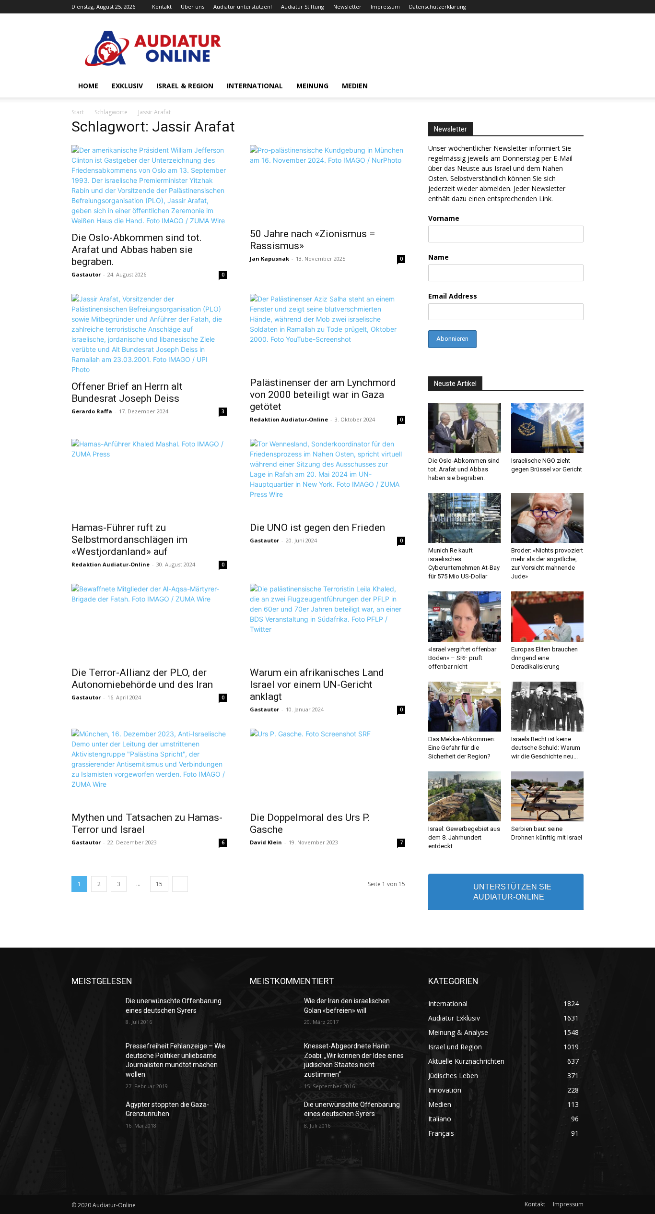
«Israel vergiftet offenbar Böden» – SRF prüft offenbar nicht (462, 658)
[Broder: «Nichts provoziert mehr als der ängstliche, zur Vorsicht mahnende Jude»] (547, 518)
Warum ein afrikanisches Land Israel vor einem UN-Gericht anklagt (317, 684)
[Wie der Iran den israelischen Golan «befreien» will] (273, 1013)
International (255, 85)
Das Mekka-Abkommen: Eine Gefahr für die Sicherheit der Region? (461, 747)
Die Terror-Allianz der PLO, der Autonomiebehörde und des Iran (142, 678)
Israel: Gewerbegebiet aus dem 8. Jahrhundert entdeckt (464, 837)
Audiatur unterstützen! (242, 6)
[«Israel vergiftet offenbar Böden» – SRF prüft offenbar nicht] (464, 616)
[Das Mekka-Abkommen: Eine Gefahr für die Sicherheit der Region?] (464, 707)
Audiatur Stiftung (302, 6)
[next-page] (180, 884)
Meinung (312, 85)
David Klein (266, 842)
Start (77, 112)
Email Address (452, 295)
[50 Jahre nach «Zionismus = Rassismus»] (327, 183)
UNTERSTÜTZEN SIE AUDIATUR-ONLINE (512, 892)
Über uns (192, 6)
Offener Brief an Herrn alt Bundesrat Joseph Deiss (127, 392)
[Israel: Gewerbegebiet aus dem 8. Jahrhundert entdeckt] (464, 796)
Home (88, 85)
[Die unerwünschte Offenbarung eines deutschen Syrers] (94, 1013)
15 (159, 884)
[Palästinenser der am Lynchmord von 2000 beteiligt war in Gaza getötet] (327, 332)
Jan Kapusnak (269, 258)
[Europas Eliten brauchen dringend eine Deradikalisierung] (547, 616)
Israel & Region (184, 85)
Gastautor (86, 274)
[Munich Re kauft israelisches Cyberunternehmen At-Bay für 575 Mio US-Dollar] (464, 518)
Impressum (385, 6)
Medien (355, 85)
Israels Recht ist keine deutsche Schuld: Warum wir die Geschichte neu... (545, 747)
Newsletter (347, 6)
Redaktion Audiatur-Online (289, 419)
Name (438, 257)
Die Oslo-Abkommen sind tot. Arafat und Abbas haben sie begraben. (136, 249)
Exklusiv (127, 85)
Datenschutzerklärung (437, 6)
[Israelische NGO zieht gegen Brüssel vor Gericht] (547, 428)
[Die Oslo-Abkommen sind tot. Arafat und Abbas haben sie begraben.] (149, 185)
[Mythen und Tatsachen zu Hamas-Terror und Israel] (149, 767)
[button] (572, 86)
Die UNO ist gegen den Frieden (317, 527)
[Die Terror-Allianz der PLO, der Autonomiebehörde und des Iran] (149, 622)
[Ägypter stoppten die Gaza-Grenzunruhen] (94, 1116)
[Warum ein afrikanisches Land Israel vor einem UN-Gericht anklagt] (327, 622)
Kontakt (162, 6)
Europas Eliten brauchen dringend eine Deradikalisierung (544, 658)
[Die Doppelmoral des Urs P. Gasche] (327, 767)
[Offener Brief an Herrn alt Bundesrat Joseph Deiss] (149, 334)
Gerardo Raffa (91, 411)
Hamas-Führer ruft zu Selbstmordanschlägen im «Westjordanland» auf (129, 539)
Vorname (443, 218)
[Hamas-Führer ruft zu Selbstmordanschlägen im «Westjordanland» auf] (149, 477)
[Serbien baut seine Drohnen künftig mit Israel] (547, 796)
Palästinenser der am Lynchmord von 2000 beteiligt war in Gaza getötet (323, 394)
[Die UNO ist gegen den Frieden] (327, 477)
